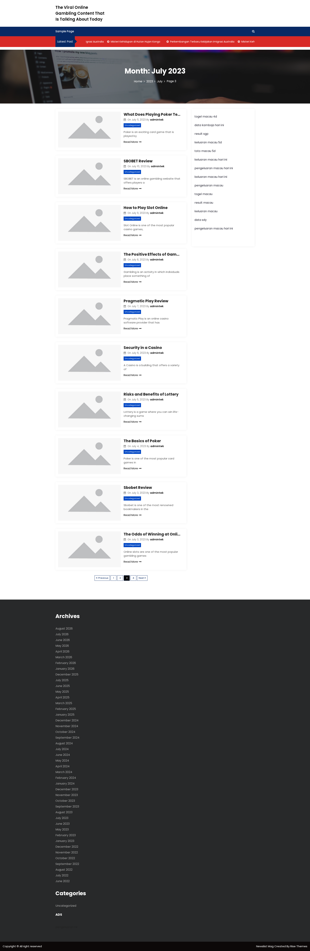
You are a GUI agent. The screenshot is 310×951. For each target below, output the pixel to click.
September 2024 (67, 738)
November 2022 (66, 852)
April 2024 (62, 766)
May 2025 (62, 692)
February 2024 (65, 778)
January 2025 (64, 715)
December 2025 (66, 674)
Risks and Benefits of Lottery (151, 394)
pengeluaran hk (66, 927)
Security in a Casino (143, 347)
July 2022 (61, 875)
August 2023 (63, 812)
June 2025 (62, 686)
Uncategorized (132, 125)
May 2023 (62, 829)
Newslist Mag (265, 946)
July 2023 (61, 818)
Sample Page (64, 31)
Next (141, 578)
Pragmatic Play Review (146, 301)
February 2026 (65, 663)
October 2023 (65, 801)
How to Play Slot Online (146, 207)
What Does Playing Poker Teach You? (152, 114)
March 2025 (63, 703)
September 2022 (67, 864)
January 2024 (65, 783)
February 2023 (65, 835)
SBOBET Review (138, 161)
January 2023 (64, 841)
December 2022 (66, 847)
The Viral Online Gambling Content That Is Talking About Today (79, 13)
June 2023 (62, 824)
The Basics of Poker (142, 440)
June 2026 (62, 640)
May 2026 (62, 646)
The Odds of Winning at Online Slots (152, 534)
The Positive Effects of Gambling (152, 254)
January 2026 (64, 669)
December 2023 (66, 789)
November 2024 (66, 726)
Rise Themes (298, 946)
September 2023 (67, 806)
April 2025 (62, 697)
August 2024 (64, 743)
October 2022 (65, 858)
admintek (156, 119)
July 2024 (62, 749)
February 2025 (65, 709)
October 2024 (65, 732)
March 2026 (63, 657)
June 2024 (62, 755)
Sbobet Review (138, 487)
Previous (103, 578)
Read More (131, 142)
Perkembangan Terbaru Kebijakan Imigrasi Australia (192, 41)
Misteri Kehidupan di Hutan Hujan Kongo (126, 41)
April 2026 (62, 651)
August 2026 (64, 628)
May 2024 (62, 761)
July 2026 (62, 634)
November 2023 (66, 795)
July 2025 (62, 680)
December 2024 (67, 720)
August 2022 (63, 870)
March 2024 (63, 772)
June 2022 (62, 881)
